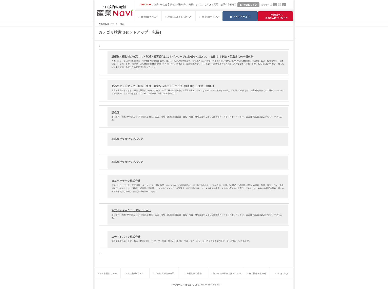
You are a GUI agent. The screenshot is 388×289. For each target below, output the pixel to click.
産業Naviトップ (106, 24)
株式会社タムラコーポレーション (131, 210)
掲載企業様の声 (178, 4)
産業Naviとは (160, 4)
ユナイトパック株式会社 (126, 236)
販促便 (115, 112)
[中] (279, 5)
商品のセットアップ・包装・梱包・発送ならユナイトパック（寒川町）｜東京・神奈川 (163, 86)
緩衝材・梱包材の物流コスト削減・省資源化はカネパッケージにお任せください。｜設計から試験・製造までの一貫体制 (182, 56)
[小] (284, 5)
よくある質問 (211, 4)
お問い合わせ (227, 4)
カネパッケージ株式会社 (126, 180)
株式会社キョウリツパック (127, 138)
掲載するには (195, 4)
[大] (275, 5)
